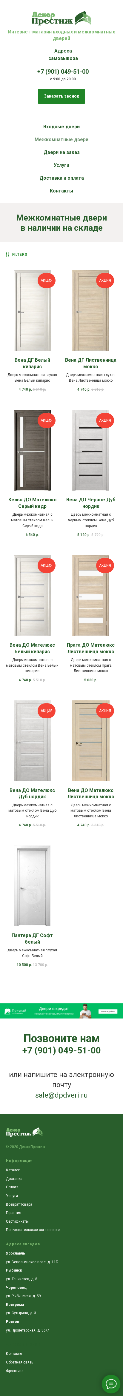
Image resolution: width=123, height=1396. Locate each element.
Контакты (61, 191)
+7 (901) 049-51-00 (61, 1050)
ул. (9, 1313)
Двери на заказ (62, 152)
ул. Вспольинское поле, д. (29, 1262)
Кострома (15, 1305)
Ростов (12, 1322)
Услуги (61, 165)
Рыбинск (14, 1270)
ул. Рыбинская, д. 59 (23, 1296)
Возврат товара (19, 1204)
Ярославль (15, 1253)
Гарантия (13, 1213)
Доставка (14, 1179)
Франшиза (15, 1371)
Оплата (12, 1187)
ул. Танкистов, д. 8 (21, 1279)
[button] (61, 96)
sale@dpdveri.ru (61, 1095)
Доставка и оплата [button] (61, 178)
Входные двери (61, 127)
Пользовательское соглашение (33, 1230)
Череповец (16, 1288)
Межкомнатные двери (61, 139)
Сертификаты (17, 1221)
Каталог (13, 1170)
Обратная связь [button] (19, 1362)
